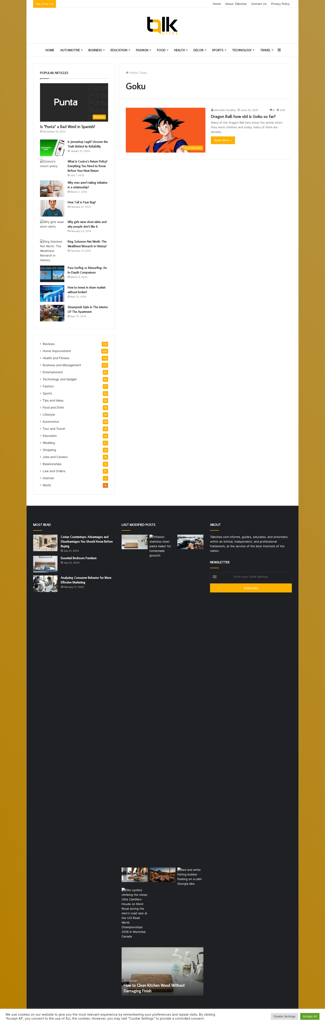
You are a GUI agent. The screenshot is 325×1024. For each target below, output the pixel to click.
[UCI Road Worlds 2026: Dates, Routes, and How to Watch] (135, 913)
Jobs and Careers (55, 457)
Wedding (49, 443)
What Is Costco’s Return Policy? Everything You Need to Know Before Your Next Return (87, 166)
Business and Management (62, 365)
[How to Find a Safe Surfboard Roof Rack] (190, 542)
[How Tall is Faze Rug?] (52, 208)
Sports (218, 50)
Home (217, 4)
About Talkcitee (236, 4)
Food (161, 50)
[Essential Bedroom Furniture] (45, 564)
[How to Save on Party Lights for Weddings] (162, 874)
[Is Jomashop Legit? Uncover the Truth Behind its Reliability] (52, 148)
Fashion (142, 50)
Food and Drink (53, 407)
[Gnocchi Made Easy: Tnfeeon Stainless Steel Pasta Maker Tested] (162, 700)
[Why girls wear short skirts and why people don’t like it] (52, 228)
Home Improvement (57, 351)
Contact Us (259, 4)
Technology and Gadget (60, 379)
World (47, 485)
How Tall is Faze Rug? (82, 202)
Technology (242, 50)
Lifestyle (49, 414)
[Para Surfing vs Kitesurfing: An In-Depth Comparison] (52, 274)
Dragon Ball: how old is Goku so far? (243, 116)
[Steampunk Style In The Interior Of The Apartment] (52, 313)
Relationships (52, 464)
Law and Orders (54, 471)
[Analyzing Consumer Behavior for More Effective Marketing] (45, 583)
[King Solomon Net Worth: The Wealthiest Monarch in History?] (52, 250)
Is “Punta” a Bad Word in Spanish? (67, 126)
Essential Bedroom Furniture (79, 558)
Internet (48, 478)
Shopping (49, 450)
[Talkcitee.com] (162, 25)
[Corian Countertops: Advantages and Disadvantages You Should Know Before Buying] (45, 543)
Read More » (223, 140)
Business (95, 50)
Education (119, 50)
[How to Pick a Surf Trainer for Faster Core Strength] (135, 874)
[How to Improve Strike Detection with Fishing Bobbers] (190, 876)
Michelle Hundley (225, 110)
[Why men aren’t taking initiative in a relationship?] (52, 188)
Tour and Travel (54, 428)
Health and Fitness (56, 358)
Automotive (70, 50)
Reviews (49, 344)
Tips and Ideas (53, 400)
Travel (265, 50)
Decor (198, 50)
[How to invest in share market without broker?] (52, 293)
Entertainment (53, 372)
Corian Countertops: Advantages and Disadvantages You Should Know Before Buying (87, 541)
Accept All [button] (310, 1016)
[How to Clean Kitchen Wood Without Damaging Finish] (135, 542)
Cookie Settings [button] (284, 1016)
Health (179, 50)
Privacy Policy (280, 4)
